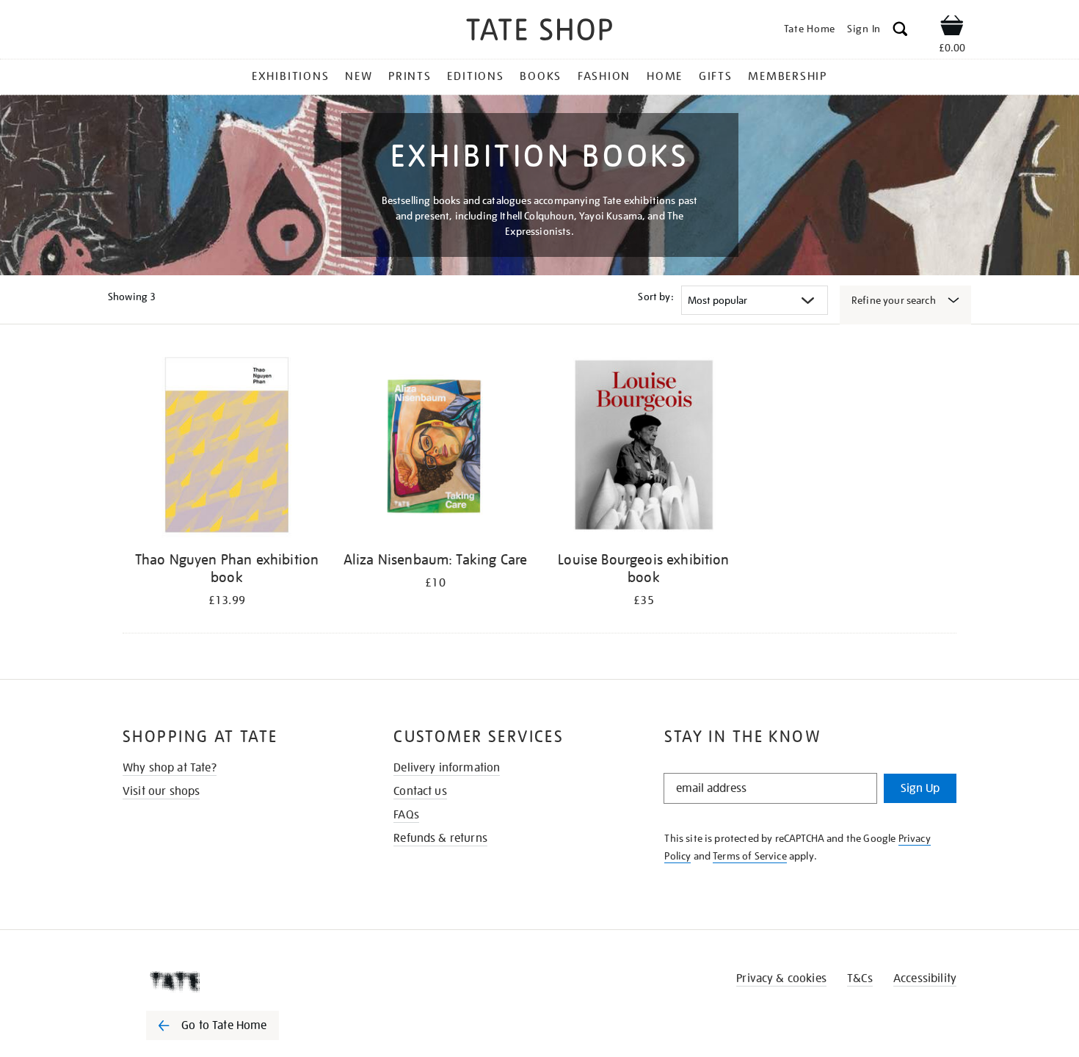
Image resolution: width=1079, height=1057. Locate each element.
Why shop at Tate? (170, 767)
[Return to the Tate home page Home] (539, 32)
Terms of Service (750, 855)
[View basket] (952, 27)
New (358, 76)
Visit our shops (161, 791)
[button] (900, 31)
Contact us (420, 791)
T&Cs (860, 978)
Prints (410, 76)
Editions (475, 76)
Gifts (716, 76)
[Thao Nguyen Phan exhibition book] (227, 447)
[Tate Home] (238, 981)
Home (665, 76)
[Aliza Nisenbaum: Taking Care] (435, 447)
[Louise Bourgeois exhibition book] (644, 447)
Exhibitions (290, 76)
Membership (787, 76)
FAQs (406, 814)
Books (541, 76)
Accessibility (924, 978)
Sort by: (655, 296)
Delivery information (446, 767)
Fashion (604, 76)
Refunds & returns (440, 838)
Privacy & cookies (781, 978)
